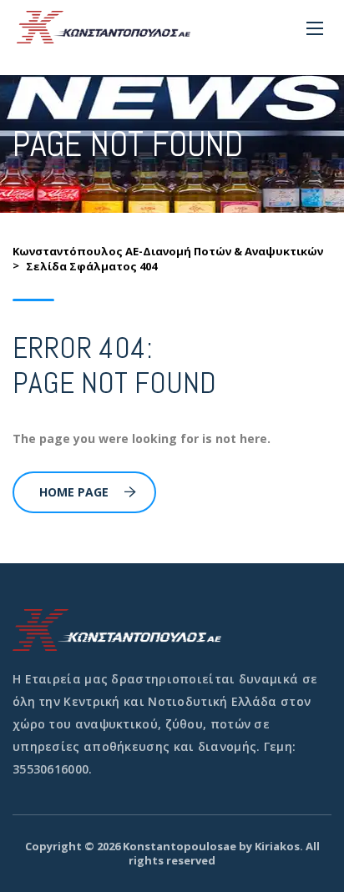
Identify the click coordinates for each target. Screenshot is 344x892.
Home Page (74, 492)
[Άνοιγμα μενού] (314, 28)
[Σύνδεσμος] (103, 27)
